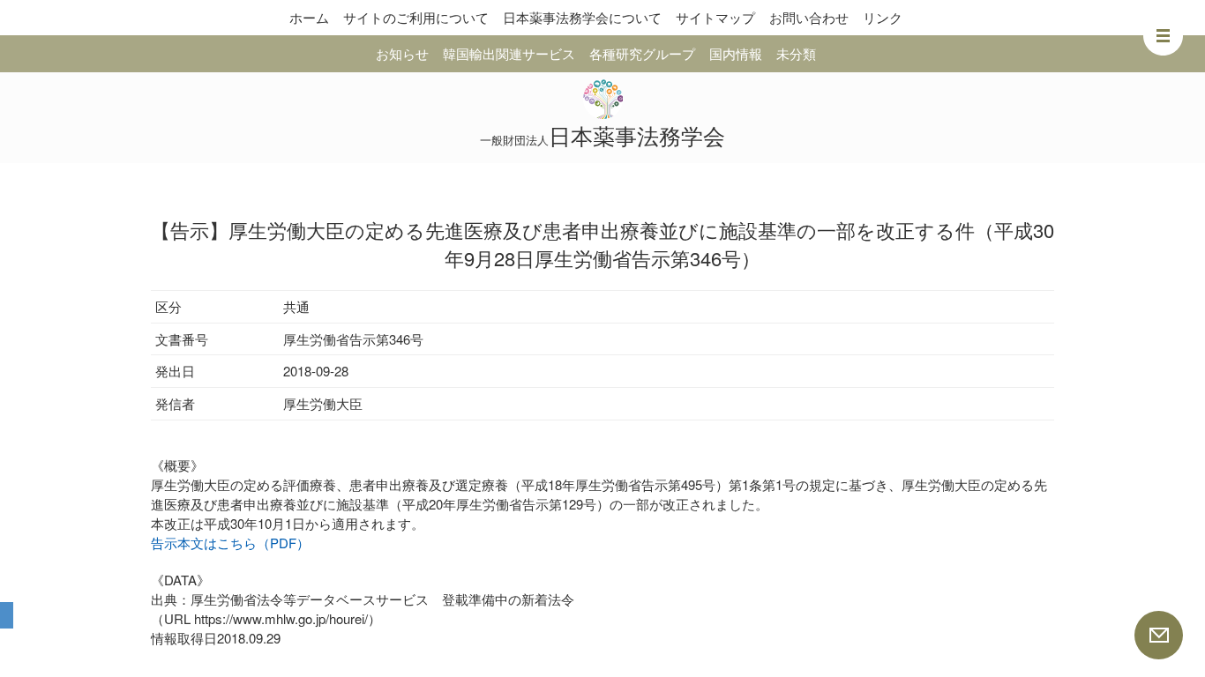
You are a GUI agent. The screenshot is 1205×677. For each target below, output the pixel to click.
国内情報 (735, 53)
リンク (882, 17)
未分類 (796, 53)
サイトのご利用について (416, 17)
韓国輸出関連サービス (509, 53)
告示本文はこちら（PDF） (230, 542)
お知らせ (402, 53)
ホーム (309, 17)
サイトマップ (715, 17)
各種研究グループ (642, 53)
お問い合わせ (809, 17)
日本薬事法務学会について (582, 17)
